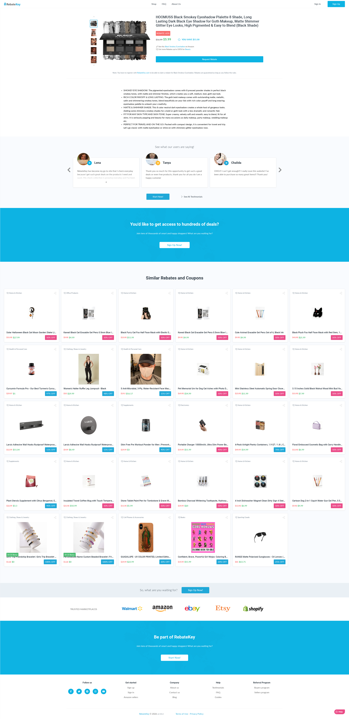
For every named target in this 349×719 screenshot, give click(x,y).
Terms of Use (182, 713)
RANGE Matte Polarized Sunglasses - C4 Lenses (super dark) (265, 557)
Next (280, 170)
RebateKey (144, 713)
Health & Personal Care (18, 349)
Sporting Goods (244, 517)
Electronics (184, 405)
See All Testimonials (192, 196)
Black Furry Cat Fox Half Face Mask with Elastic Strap (147, 332)
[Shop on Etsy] (223, 610)
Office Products (72, 293)
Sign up (130, 687)
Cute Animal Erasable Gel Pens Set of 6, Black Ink (259, 332)
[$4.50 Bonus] (31, 537)
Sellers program (261, 692)
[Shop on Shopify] (253, 610)
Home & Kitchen (15, 293)
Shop (153, 4)
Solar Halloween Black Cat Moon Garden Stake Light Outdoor (36, 332)
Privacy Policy (196, 713)
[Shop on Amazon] (162, 610)
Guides (218, 697)
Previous (69, 170)
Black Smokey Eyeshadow (175, 46)
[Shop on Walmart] (132, 610)
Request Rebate (209, 59)
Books (182, 517)
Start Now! (158, 196)
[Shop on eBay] (193, 610)
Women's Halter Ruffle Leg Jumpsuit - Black (85, 388)
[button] (55, 293)
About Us (176, 4)
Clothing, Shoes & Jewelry (76, 349)
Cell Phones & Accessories (133, 517)
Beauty (188, 49)
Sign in (131, 692)
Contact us (174, 692)
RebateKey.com (143, 73)
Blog (174, 697)
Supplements (128, 405)
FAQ (164, 4)
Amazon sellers (131, 697)
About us (174, 687)
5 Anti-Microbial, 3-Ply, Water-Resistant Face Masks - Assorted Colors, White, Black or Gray (165, 388)
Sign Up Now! (174, 244)
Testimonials (218, 687)
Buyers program (261, 687)
